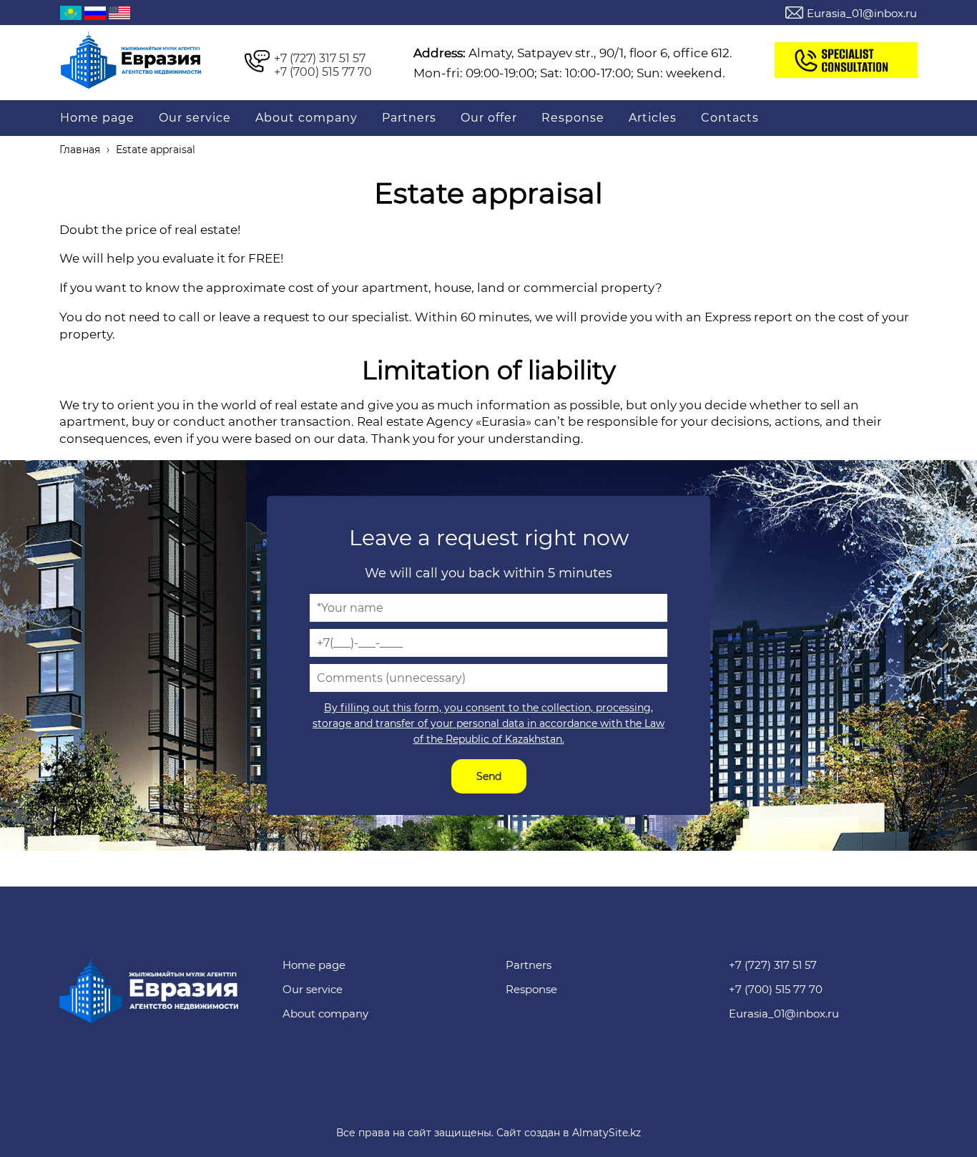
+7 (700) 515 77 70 (321, 72)
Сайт (508, 1132)
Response (572, 118)
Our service (195, 118)
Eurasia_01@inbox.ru (862, 13)
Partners (409, 118)
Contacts (730, 118)
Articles (653, 118)
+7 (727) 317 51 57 (318, 58)
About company (306, 118)
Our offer (489, 118)
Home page (97, 118)
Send (488, 776)
